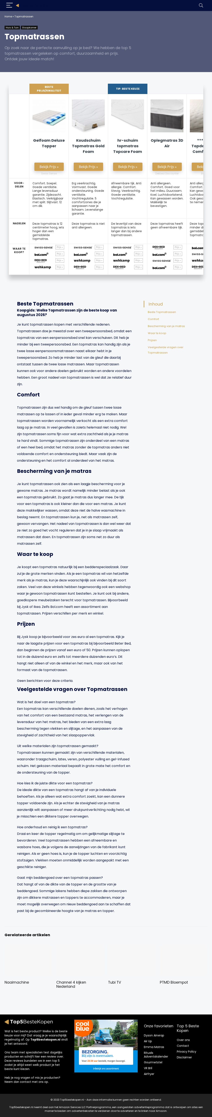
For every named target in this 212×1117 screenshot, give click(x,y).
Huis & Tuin (12, 27)
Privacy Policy (186, 1051)
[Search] (201, 5)
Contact (183, 1046)
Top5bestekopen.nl (45, 1040)
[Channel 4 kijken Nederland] (80, 947)
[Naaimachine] (28, 947)
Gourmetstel (153, 1062)
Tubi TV (114, 982)
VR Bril (148, 1068)
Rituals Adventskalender (156, 1055)
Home (8, 16)
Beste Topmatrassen (162, 312)
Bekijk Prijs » (49, 166)
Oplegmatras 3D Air (167, 143)
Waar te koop (157, 333)
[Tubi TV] (132, 947)
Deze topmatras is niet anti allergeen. (88, 225)
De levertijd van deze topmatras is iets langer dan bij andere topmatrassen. (126, 229)
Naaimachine (17, 982)
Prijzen (152, 340)
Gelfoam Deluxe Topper (49, 143)
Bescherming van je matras (166, 326)
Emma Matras (154, 1047)
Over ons (183, 1040)
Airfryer (149, 1074)
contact (25, 1082)
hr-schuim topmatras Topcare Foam (127, 146)
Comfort (153, 319)
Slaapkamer (29, 27)
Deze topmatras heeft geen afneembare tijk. (167, 225)
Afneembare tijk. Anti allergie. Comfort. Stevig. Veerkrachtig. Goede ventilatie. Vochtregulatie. (126, 190)
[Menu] (9, 5)
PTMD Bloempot (174, 982)
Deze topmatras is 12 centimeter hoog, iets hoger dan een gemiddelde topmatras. (48, 231)
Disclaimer (184, 1057)
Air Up (148, 1041)
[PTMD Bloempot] (183, 947)
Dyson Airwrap (154, 1035)
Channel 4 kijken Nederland (71, 984)
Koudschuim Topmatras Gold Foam (88, 146)
